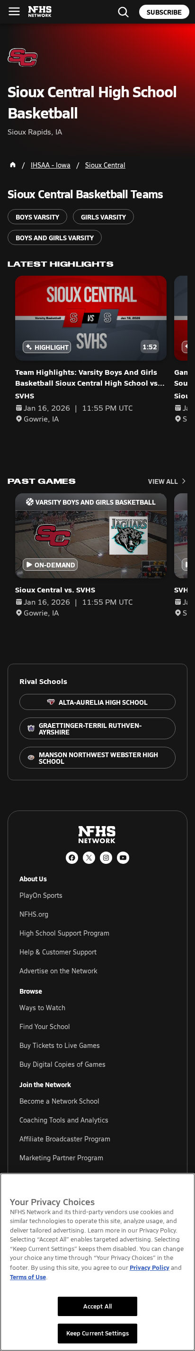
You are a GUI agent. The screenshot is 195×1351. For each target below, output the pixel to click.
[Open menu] (14, 11)
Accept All (97, 1306)
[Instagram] (106, 858)
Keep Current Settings (97, 1333)
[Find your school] (123, 11)
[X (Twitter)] (89, 858)
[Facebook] (72, 858)
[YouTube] (123, 858)
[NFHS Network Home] (40, 11)
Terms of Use (28, 1276)
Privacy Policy (149, 1267)
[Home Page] (13, 164)
